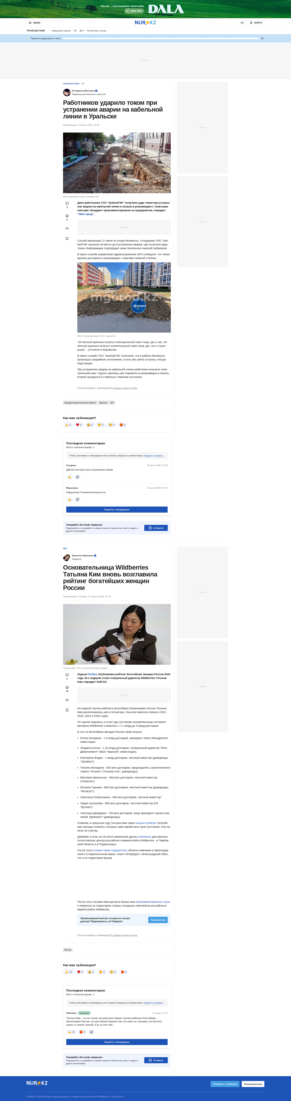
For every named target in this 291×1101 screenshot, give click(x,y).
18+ (112, 402)
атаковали (144, 836)
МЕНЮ (36, 23)
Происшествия (36, 30)
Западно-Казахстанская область (80, 402)
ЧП (75, 30)
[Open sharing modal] (67, 228)
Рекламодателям (253, 1084)
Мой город (85, 214)
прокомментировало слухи (153, 901)
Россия (67, 950)
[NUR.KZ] (145, 22)
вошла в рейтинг (146, 823)
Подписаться (158, 920)
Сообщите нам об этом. (124, 388)
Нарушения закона (61, 30)
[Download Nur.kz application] (145, 9)
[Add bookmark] (67, 238)
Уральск (103, 402)
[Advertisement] (145, 60)
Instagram (158, 528)
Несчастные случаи (96, 30)
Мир (65, 548)
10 (70, 972)
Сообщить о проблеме (225, 1084)
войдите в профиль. (154, 455)
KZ (242, 23)
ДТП (82, 30)
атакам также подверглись (110, 850)
